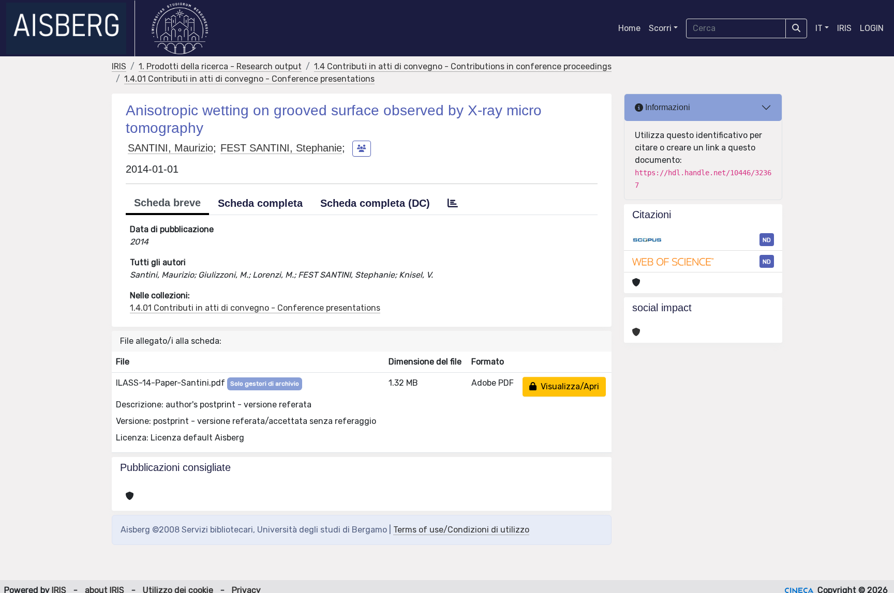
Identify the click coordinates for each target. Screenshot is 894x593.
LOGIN (872, 28)
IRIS (844, 28)
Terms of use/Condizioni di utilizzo (461, 530)
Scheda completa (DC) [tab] (375, 203)
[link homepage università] (179, 28)
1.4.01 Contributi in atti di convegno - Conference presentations (249, 79)
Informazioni (666, 107)
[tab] (453, 203)
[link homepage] (70, 28)
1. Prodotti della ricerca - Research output (220, 66)
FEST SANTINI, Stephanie (281, 148)
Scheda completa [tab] (260, 203)
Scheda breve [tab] (167, 202)
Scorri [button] (660, 28)
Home (629, 28)
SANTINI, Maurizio (170, 148)
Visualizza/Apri (568, 386)
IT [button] (819, 28)
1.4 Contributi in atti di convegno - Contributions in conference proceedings (463, 66)
